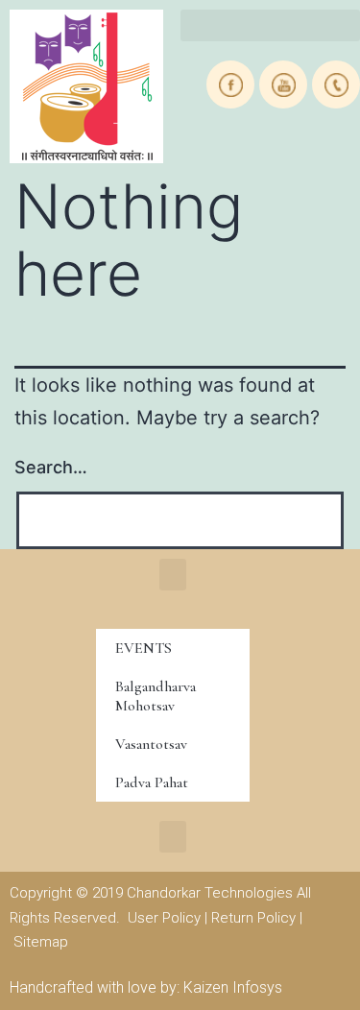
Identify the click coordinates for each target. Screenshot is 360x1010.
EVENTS (143, 648)
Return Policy (253, 917)
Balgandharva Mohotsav (155, 696)
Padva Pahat (151, 782)
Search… (50, 467)
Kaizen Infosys (232, 987)
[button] (172, 574)
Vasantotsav (151, 744)
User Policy (164, 917)
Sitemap (40, 941)
